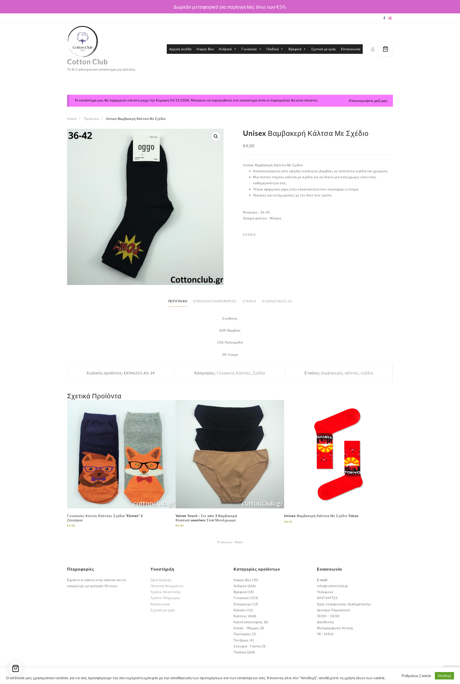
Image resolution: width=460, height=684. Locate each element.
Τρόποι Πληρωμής (165, 598)
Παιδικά (272, 49)
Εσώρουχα (242, 604)
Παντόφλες (242, 634)
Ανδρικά (225, 49)
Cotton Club (87, 61)
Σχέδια (259, 373)
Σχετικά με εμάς (323, 49)
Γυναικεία (249, 49)
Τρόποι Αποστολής (165, 592)
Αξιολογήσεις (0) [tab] (277, 301)
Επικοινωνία (351, 49)
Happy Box (205, 49)
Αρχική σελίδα (180, 49)
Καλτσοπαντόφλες (248, 622)
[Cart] (385, 49)
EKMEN (249, 235)
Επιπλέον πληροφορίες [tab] (214, 301)
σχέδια (367, 373)
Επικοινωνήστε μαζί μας (368, 101)
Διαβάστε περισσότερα (85, 529)
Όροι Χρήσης (161, 580)
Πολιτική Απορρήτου (167, 586)
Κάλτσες (243, 373)
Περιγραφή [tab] (177, 301)
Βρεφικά (294, 49)
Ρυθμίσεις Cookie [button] (416, 676)
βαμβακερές (332, 373)
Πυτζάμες (241, 640)
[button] (216, 136)
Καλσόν (240, 610)
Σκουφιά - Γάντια (247, 646)
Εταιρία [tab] (249, 301)
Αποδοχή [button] (444, 676)
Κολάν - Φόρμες (246, 628)
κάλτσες (352, 373)
